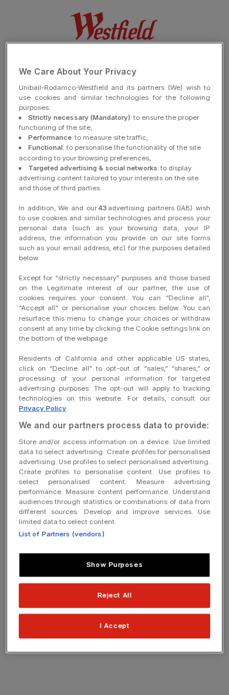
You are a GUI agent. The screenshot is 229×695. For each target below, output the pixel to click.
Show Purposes (114, 564)
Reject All (114, 595)
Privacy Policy (42, 408)
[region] (115, 347)
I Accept (115, 626)
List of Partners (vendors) (62, 534)
